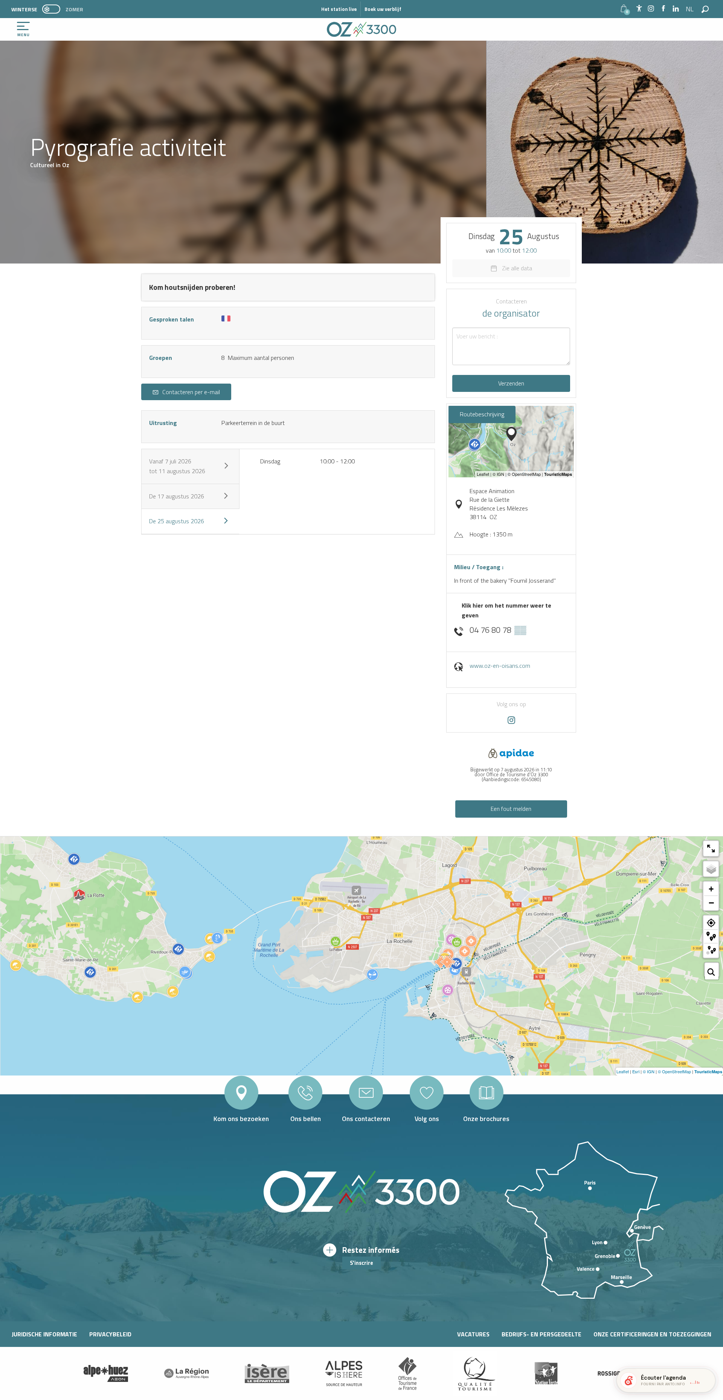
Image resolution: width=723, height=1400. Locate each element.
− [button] (711, 902)
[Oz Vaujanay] (106, 1373)
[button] (690, 9)
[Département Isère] (267, 1373)
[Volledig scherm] (711, 848)
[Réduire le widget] (706, 1380)
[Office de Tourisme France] (407, 1373)
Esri (635, 1071)
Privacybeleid (110, 1334)
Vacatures (473, 1334)
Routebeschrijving (482, 414)
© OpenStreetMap (674, 1071)
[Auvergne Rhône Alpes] (186, 1373)
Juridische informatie (44, 1334)
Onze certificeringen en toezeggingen (652, 1334)
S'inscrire (361, 1263)
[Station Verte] (546, 1373)
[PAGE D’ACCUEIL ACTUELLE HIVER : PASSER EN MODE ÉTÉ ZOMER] (51, 9)
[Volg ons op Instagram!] (651, 8)
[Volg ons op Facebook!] (663, 8)
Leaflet (622, 1071)
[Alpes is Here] (343, 1374)
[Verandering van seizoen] (53, 9)
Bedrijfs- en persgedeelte (541, 1334)
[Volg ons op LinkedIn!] (676, 8)
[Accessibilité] (639, 8)
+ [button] (711, 889)
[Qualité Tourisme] (475, 1373)
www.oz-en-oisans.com (500, 665)
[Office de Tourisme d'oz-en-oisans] (361, 29)
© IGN (648, 1071)
